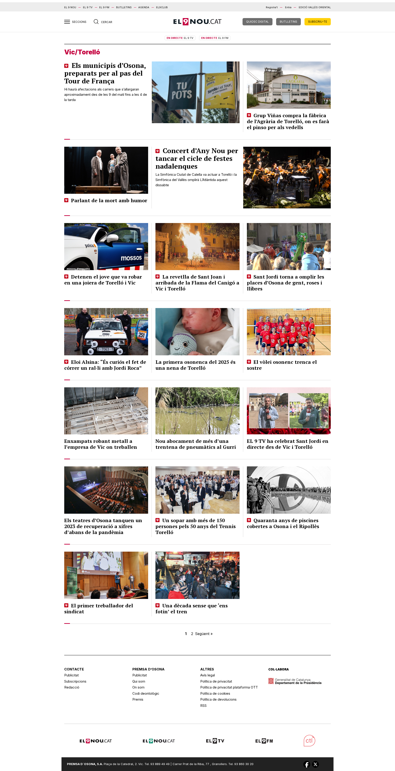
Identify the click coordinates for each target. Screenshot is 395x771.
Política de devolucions (218, 699)
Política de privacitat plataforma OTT (229, 687)
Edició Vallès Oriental (315, 7)
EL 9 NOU (70, 7)
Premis (137, 699)
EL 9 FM (104, 7)
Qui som (138, 681)
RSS (203, 705)
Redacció (71, 687)
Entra (288, 7)
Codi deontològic (145, 693)
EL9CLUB (162, 7)
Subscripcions (75, 681)
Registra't (272, 7)
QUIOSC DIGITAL (257, 21)
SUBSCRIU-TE (317, 21)
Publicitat (71, 675)
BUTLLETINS (124, 7)
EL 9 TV (88, 7)
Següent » (204, 633)
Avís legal (207, 675)
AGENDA (143, 7)
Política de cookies (215, 693)
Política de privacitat (216, 681)
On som (138, 687)
